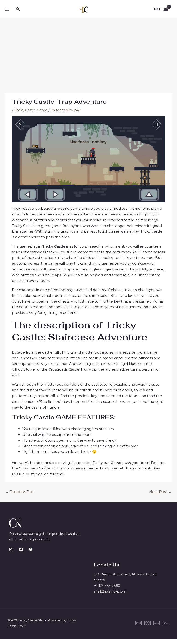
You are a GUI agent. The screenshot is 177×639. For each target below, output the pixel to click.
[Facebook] (21, 549)
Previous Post (20, 492)
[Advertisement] (88, 53)
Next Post (160, 492)
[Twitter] (31, 549)
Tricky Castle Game (30, 110)
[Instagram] (11, 549)
